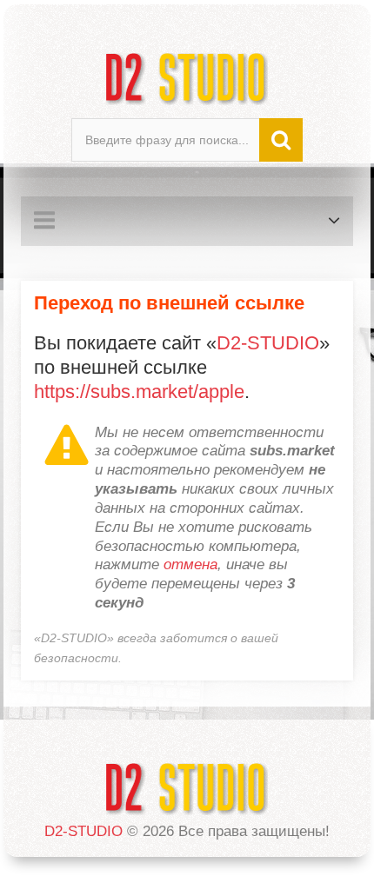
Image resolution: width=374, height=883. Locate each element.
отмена (190, 564)
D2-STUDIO (268, 343)
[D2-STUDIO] (186, 78)
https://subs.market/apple (139, 391)
